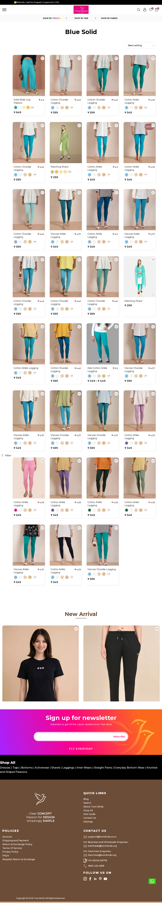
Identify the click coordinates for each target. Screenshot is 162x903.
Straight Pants (103, 767)
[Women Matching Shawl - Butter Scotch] (61, 172)
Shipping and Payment (15, 840)
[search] (138, 9)
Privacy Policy (10, 851)
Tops (16, 767)
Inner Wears (84, 767)
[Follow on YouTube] (105, 879)
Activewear (42, 767)
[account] (145, 10)
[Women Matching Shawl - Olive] (52, 172)
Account (7, 836)
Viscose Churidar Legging (101, 569)
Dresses (5, 767)
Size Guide (89, 814)
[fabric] (110, 18)
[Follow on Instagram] (85, 879)
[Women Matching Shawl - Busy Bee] (56, 172)
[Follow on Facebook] (90, 879)
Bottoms (27, 767)
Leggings (68, 767)
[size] (81, 18)
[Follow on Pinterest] (100, 879)
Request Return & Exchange (18, 859)
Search (87, 802)
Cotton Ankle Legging (26, 368)
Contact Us (89, 817)
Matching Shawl (59, 166)
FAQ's (5, 855)
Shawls (55, 767)
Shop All (88, 810)
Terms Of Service (12, 848)
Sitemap (88, 821)
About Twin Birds (93, 806)
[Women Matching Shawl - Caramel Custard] (65, 172)
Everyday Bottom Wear (129, 767)
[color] (52, 18)
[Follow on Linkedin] (95, 879)
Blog (86, 799)
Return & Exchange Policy (17, 844)
